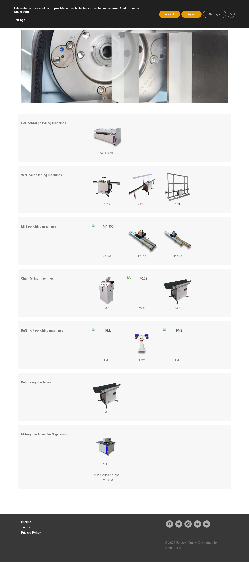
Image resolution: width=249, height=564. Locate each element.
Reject (191, 14)
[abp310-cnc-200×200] (107, 135)
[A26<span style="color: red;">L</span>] (177, 187)
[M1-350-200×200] (107, 238)
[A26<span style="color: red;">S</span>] (106, 187)
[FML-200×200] (107, 342)
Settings (19, 20)
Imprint (26, 522)
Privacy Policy (31, 532)
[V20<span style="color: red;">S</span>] (142, 290)
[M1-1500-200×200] (177, 238)
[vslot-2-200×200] (107, 446)
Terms (25, 527)
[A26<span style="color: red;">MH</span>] (142, 187)
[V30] (107, 290)
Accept (169, 14)
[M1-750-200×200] (142, 238)
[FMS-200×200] (177, 342)
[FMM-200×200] (142, 342)
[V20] (177, 290)
